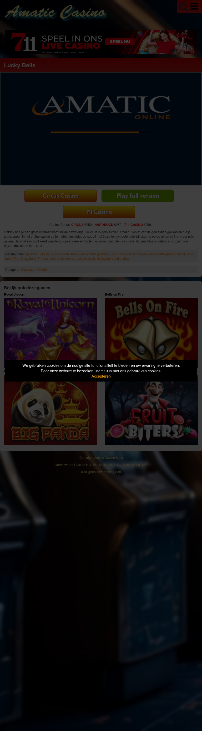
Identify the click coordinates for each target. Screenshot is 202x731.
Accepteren (101, 376)
